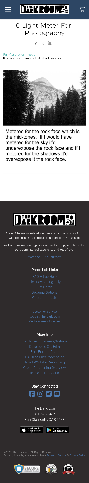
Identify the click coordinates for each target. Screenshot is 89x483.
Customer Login (44, 298)
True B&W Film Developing (44, 362)
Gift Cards (44, 287)
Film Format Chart (44, 352)
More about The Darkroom (44, 257)
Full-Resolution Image (19, 54)
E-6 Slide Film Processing (44, 357)
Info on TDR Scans (44, 373)
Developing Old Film (44, 346)
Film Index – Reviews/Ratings (44, 341)
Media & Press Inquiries (44, 321)
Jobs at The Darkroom (44, 316)
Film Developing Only (44, 282)
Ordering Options (44, 292)
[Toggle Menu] (8, 9)
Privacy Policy (77, 455)
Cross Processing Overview (44, 368)
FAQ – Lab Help (44, 276)
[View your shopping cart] (83, 9)
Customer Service (44, 311)
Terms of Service (56, 455)
